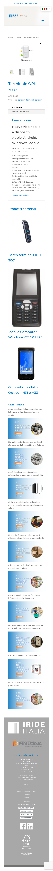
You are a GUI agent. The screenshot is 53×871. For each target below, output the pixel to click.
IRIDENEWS (26, 794)
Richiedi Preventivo (20, 112)
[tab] (26, 107)
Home (10, 37)
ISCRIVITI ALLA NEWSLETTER (25, 4)
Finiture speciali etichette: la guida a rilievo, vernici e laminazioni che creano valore (25, 505)
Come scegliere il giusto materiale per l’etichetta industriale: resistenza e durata (25, 412)
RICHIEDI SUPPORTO (24, 791)
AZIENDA (26, 801)
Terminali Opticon (34, 100)
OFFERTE (26, 785)
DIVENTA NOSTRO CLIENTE (26, 804)
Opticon (18, 37)
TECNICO (33, 791)
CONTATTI (26, 798)
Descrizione (16, 107)
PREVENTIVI (26, 788)
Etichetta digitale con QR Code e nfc (24, 655)
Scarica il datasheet (20, 195)
